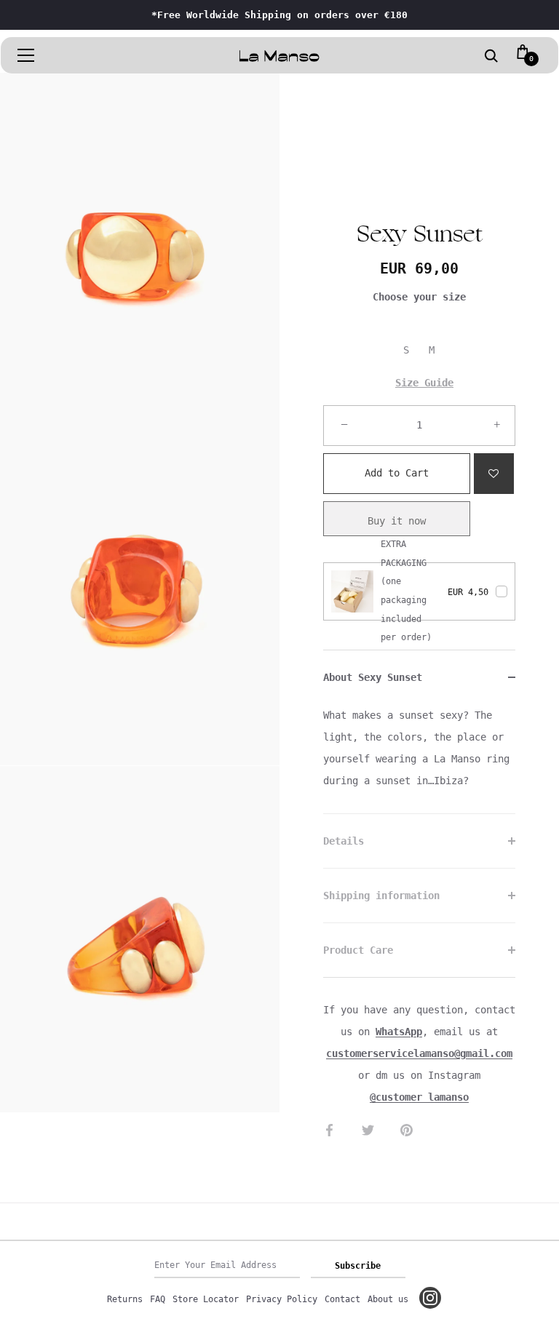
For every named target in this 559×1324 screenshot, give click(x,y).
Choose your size (419, 297)
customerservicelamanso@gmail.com (419, 1053)
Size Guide (424, 382)
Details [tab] (343, 841)
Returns (125, 1299)
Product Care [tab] (358, 950)
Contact (342, 1299)
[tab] (419, 758)
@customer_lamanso (419, 1097)
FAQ (157, 1299)
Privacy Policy (281, 1299)
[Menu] (26, 55)
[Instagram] (430, 1298)
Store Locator (206, 1299)
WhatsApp (399, 1031)
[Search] (491, 57)
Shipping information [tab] (381, 895)
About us (388, 1299)
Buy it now (397, 521)
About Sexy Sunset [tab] (372, 677)
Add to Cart (396, 466)
